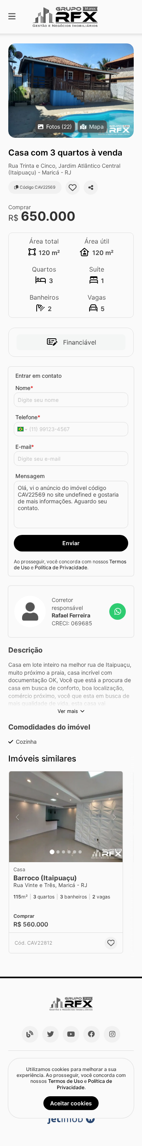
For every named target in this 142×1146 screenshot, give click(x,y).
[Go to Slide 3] (63, 851)
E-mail (24, 446)
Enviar (71, 543)
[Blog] (30, 1034)
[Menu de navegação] (11, 17)
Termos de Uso (65, 1081)
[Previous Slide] (14, 90)
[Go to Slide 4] (69, 851)
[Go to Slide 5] (74, 851)
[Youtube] (71, 1034)
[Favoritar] (72, 187)
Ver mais (68, 711)
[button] (71, 90)
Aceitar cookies (71, 1103)
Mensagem (30, 476)
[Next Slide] (127, 90)
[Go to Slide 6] (80, 851)
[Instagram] (112, 1034)
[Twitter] (50, 1034)
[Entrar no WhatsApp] (117, 611)
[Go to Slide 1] (52, 852)
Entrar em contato (38, 375)
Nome (24, 388)
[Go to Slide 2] (58, 851)
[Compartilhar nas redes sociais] (91, 187)
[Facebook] (91, 1034)
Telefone (27, 417)
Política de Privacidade (61, 567)
